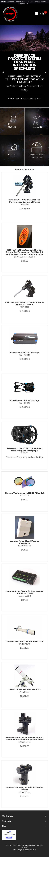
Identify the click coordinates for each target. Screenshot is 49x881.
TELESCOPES (36, 127)
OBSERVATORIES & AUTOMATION (37, 156)
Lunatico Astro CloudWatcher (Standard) (24, 542)
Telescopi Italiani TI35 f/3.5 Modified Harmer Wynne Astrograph (24, 449)
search (40, 13)
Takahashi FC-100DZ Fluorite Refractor (25, 641)
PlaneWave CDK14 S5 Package (24, 400)
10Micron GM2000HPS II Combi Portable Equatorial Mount (24, 303)
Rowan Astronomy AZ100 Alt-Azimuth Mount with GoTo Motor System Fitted (24, 738)
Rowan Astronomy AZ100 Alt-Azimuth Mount (24, 789)
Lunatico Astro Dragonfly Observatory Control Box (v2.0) (24, 592)
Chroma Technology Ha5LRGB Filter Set (24, 493)
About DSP (20, 2)
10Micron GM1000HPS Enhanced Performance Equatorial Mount (24, 201)
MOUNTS (12, 127)
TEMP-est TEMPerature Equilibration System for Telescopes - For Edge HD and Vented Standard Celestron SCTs (24, 252)
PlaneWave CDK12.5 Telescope (24, 352)
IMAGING (12, 154)
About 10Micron (7, 2)
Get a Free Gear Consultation (24, 99)
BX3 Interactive (30, 850)
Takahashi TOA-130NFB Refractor (24, 689)
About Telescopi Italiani (36, 2)
